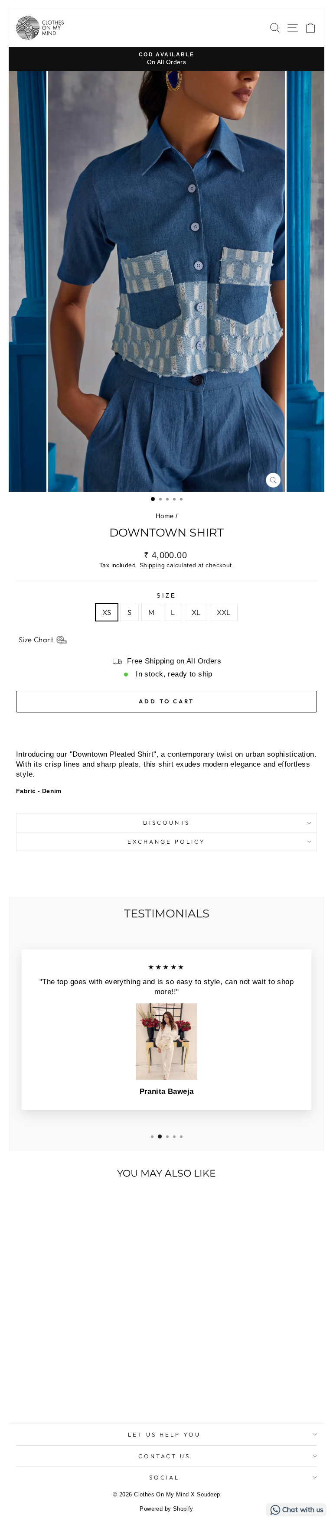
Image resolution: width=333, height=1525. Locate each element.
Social (164, 1477)
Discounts (166, 822)
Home (165, 516)
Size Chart (36, 639)
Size (166, 595)
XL (196, 612)
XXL (223, 612)
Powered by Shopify (166, 1509)
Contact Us (164, 1456)
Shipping (152, 565)
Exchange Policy (166, 841)
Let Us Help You (164, 1434)
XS (106, 612)
